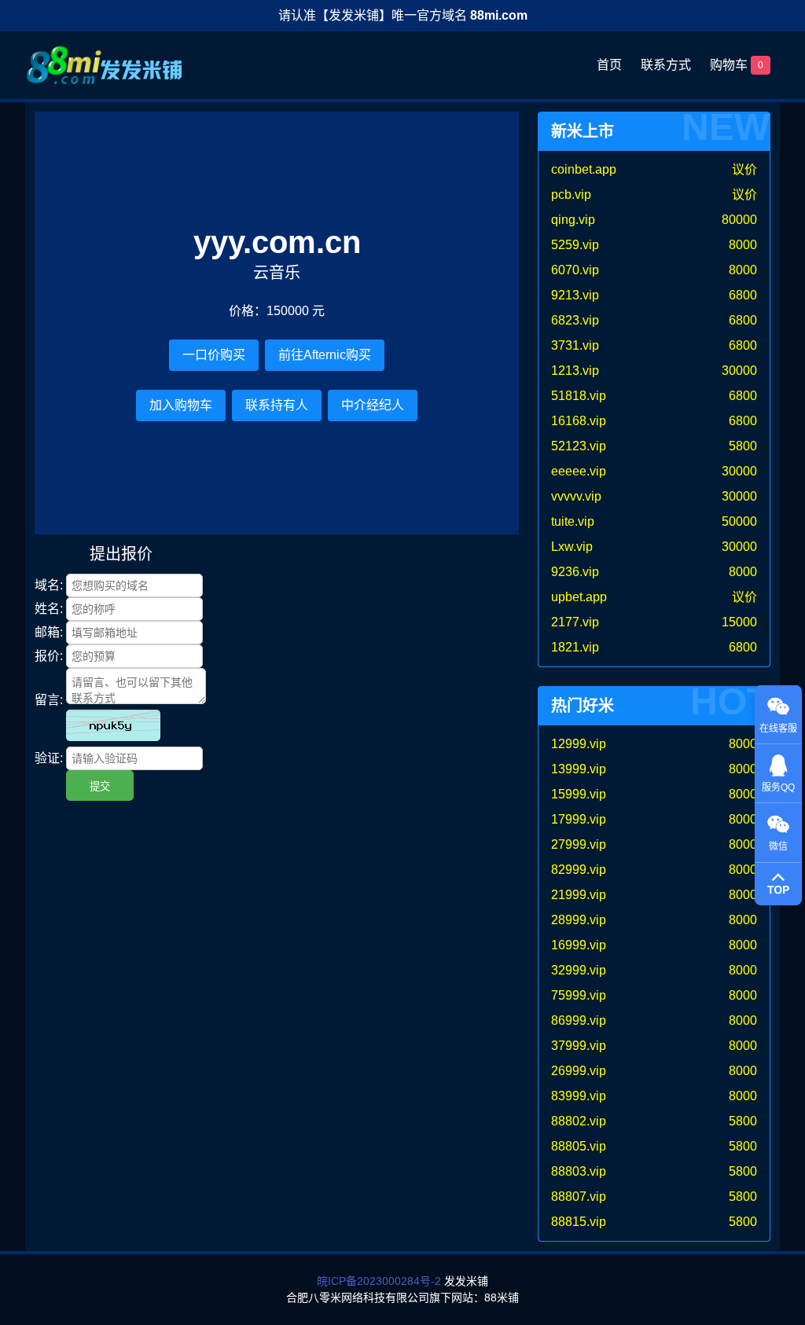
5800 (743, 446)
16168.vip (578, 421)
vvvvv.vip (576, 496)
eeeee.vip (578, 471)
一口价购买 (213, 355)
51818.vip (578, 395)
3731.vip (575, 345)
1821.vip (575, 647)
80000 (739, 219)
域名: (49, 585)
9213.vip (575, 295)
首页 (609, 65)
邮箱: (49, 632)
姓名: (49, 608)
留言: (49, 700)
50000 (739, 521)
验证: (49, 758)
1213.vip (575, 370)
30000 (739, 370)
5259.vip (575, 244)
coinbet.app (583, 169)
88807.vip (578, 1196)
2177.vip (575, 622)
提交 (100, 786)
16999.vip (578, 945)
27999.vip (578, 844)
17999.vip (578, 819)
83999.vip (578, 1096)
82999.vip (578, 869)
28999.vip (578, 920)
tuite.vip (572, 521)
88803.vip (578, 1171)
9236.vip (575, 571)
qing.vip (573, 219)
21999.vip (578, 894)
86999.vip (578, 1020)
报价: (49, 655)
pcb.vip (571, 194)
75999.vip (578, 995)
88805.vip (578, 1146)
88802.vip (578, 1121)
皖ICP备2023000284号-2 (379, 1281)
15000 (739, 622)
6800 (743, 295)
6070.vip (575, 270)
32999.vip (578, 970)
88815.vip (578, 1221)
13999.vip (578, 769)
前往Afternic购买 (324, 355)
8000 (743, 244)
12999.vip (578, 744)
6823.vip (575, 320)
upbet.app (579, 597)
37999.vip (578, 1045)
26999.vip (578, 1070)
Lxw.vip (572, 546)
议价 (744, 169)
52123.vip (578, 446)
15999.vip (578, 794)
